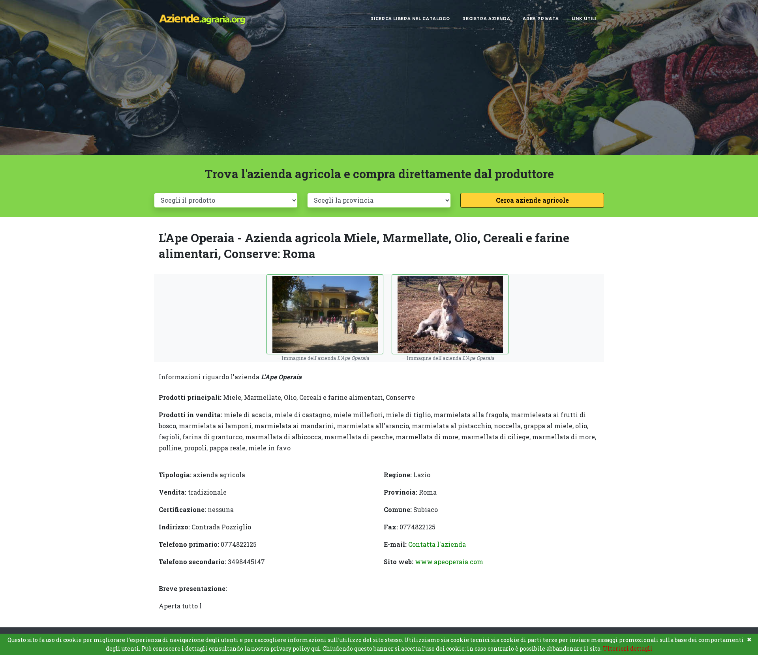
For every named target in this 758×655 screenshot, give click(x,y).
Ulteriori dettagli (628, 648)
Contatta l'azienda (437, 544)
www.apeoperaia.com (449, 561)
